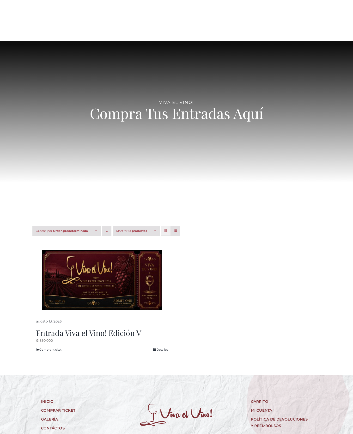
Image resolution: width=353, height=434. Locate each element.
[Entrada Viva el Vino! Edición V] (102, 280)
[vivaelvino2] (176, 10)
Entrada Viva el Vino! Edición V (88, 333)
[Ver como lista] (175, 231)
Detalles (162, 349)
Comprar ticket (50, 349)
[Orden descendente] (106, 231)
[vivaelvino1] (176, 405)
